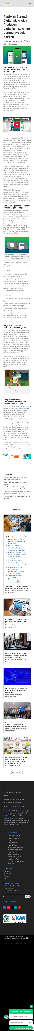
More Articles (16, 772)
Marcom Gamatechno (14, 41)
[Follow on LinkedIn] (15, 907)
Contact (17, 943)
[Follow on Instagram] (8, 907)
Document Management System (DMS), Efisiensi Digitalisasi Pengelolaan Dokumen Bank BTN (15, 579)
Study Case (13, 44)
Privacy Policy (8, 943)
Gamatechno (16, 190)
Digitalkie (6, 871)
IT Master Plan (8, 888)
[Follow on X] (12, 907)
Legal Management (14, 852)
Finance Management (15, 850)
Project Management (14, 857)
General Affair (12, 845)
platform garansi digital (20, 408)
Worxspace (7, 874)
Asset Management (14, 836)
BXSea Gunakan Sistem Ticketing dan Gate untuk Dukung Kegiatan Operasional (17, 563)
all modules (11, 864)
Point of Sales (12, 843)
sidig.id (5, 334)
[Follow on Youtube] (19, 907)
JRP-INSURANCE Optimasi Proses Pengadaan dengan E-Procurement (17, 541)
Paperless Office (13, 859)
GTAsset (6, 876)
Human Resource (13, 838)
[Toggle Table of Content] (25, 536)
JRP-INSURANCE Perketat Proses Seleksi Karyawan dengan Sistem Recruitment (16, 548)
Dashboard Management (16, 861)
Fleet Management (14, 854)
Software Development (11, 886)
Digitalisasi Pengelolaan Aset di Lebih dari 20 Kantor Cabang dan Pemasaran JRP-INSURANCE (17, 555)
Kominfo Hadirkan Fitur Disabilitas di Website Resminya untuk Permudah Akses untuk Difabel (16, 570)
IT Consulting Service (10, 890)
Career (23, 943)
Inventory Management (15, 847)
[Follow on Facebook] (4, 907)
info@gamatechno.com (16, 806)
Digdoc (5, 878)
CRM (9, 840)
